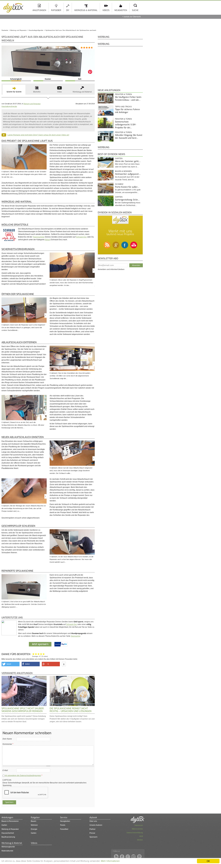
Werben (140, 840)
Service (63, 817)
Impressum (139, 825)
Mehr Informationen (110, 860)
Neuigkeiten (120, 10)
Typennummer (39, 237)
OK (208, 860)
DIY (67, 10)
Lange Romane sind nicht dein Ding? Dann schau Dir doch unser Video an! (38, 135)
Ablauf (47, 240)
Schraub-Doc (81, 237)
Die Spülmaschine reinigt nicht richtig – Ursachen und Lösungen (70, 710)
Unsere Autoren (95, 825)
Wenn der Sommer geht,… (128, 161)
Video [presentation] (59, 92)
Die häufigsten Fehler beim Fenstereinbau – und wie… (128, 99)
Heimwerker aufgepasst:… (128, 174)
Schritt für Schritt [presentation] (14, 92)
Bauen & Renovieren (10, 821)
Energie (34, 829)
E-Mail (5, 770)
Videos (105, 10)
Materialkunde (7, 851)
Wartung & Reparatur (10, 829)
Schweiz (119, 184)
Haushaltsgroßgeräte (9, 106)
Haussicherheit (8, 833)
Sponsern (93, 837)
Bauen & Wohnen (123, 171)
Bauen (33, 821)
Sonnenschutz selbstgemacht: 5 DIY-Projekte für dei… (125, 124)
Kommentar (8, 744)
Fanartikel (64, 829)
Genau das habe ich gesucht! (43, 654)
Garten (119, 158)
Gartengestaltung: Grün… (127, 199)
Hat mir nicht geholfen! (33, 654)
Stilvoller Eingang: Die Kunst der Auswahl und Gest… (128, 137)
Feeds (62, 825)
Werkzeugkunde (8, 847)
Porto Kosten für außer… (127, 187)
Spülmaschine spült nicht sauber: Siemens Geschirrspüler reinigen (23, 710)
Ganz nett (36, 654)
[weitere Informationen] (64, 664)
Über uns (93, 821)
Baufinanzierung (8, 837)
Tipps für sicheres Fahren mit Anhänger (127, 111)
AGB (141, 836)
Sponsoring (75, 636)
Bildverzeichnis (137, 829)
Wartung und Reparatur (32, 104)
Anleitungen (39, 10)
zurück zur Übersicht (132, 17)
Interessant (38, 654)
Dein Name (7, 739)
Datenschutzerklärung (135, 833)
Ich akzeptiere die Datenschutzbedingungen (23, 775)
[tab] (14, 90)
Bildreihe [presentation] (36, 92)
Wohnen (34, 825)
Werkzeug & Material (85, 10)
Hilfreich (41, 654)
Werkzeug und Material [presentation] (82, 92)
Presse (92, 833)
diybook (93, 817)
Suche (135, 10)
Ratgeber (56, 10)
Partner (92, 829)
